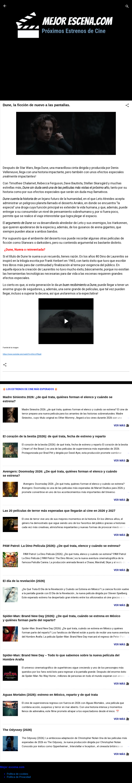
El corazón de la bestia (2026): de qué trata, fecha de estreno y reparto (54, 436)
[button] (127, 106)
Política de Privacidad (19, 777)
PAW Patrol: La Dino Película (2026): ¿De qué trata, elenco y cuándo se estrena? (61, 546)
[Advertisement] (66, 74)
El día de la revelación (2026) (24, 581)
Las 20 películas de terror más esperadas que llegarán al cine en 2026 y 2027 (59, 510)
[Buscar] (127, 7)
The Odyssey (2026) (17, 730)
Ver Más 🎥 (121, 425)
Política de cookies (17, 773)
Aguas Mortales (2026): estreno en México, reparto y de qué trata (50, 694)
